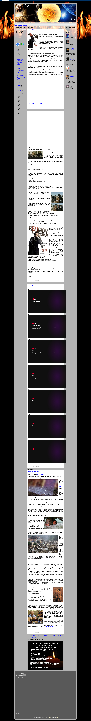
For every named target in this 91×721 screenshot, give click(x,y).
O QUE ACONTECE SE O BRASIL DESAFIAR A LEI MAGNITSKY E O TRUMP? (72, 68)
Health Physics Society (48, 626)
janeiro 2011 (19, 55)
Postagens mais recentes (33, 635)
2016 (17, 100)
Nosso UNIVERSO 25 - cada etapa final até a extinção (72, 58)
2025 (17, 112)
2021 (17, 106)
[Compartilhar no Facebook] (38, 280)
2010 (17, 53)
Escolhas (30, 112)
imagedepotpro (49, 717)
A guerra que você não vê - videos (35, 285)
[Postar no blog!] (36, 280)
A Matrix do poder (72, 34)
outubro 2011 (20, 90)
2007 (17, 49)
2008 (17, 50)
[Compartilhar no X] (37, 280)
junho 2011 (19, 85)
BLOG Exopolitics (40, 474)
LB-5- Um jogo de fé (31, 103)
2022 (17, 108)
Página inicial (46, 635)
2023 (17, 109)
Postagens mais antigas (58, 635)
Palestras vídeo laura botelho (21, 25)
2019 (17, 104)
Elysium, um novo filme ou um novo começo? (21, 70)
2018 (17, 102)
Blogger (57, 717)
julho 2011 (19, 86)
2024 (17, 110)
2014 (17, 97)
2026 (17, 113)
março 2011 (19, 58)
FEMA (29, 587)
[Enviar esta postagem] (33, 466)
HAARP (60, 486)
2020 (17, 105)
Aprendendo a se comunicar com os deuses (20, 60)
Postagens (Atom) (33, 637)
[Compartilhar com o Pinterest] (38, 280)
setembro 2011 (20, 89)
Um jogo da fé (31, 29)
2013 (17, 96)
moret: (46, 560)
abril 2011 (19, 82)
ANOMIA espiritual (72, 40)
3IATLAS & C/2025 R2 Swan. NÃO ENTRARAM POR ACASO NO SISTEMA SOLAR (72, 50)
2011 (17, 54)
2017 (17, 101)
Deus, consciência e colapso (20, 63)
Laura (37, 103)
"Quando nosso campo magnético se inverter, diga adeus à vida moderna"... (72, 77)
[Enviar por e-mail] (35, 280)
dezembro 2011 (20, 93)
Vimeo (41, 103)
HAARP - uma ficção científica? (35, 471)
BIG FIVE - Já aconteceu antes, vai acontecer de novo (21, 67)
